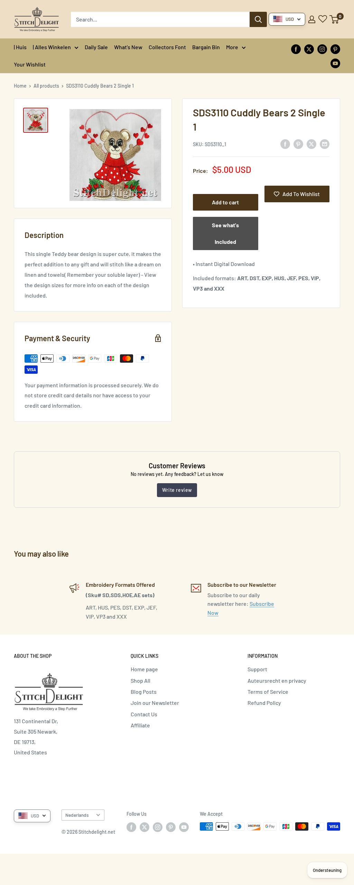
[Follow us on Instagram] (322, 48)
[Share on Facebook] (285, 143)
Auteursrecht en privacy (277, 680)
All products (46, 86)
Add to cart (225, 202)
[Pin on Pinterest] (298, 143)
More (232, 47)
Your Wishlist (30, 64)
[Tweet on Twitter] (311, 143)
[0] (334, 19)
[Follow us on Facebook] (296, 48)
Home (20, 86)
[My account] (311, 19)
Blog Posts (144, 691)
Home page (144, 669)
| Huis (20, 47)
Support (257, 669)
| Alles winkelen (52, 47)
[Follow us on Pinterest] (335, 48)
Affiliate (140, 725)
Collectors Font (167, 47)
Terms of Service (268, 691)
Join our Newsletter (155, 702)
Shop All (140, 680)
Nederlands (77, 815)
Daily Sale (96, 47)
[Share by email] (324, 143)
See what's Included (225, 233)
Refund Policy (264, 702)
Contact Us (144, 714)
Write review (177, 490)
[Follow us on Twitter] (309, 48)
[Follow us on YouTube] (335, 62)
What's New (128, 47)
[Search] (258, 19)
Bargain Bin (206, 47)
